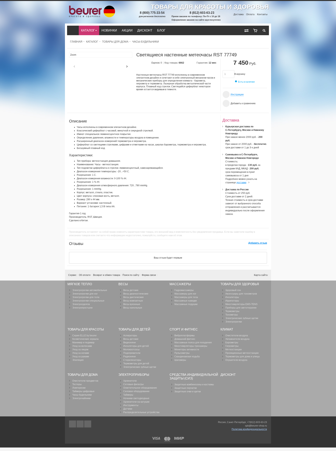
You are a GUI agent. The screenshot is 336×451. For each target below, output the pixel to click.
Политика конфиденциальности (249, 429)
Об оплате (85, 275)
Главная (76, 41)
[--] (255, 30)
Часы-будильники (145, 41)
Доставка (239, 14)
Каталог (92, 41)
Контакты (262, 14)
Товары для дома (115, 41)
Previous (74, 66)
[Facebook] (73, 424)
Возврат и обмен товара (106, 275)
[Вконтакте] (87, 424)
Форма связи (149, 275)
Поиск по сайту (130, 275)
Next (127, 66)
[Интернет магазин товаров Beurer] (91, 7)
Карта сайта (261, 275)
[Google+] (80, 424)
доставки (241, 182)
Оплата (250, 14)
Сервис (72, 275)
